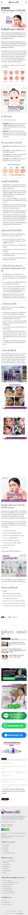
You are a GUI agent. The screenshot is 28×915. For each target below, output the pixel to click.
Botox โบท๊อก (5, 846)
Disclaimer (14, 910)
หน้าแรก (2, 5)
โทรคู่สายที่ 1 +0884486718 (7, 824)
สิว (17, 617)
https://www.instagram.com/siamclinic (16, 603)
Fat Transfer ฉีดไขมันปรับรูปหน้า (9, 853)
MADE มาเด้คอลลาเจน (7, 864)
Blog (6, 5)
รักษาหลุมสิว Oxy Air (6, 902)
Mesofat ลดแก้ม (6, 844)
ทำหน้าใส (4, 872)
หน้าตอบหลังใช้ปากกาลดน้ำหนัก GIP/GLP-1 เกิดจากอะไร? (16, 656)
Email (2, 768)
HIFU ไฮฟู (4, 900)
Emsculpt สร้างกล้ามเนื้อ (7, 888)
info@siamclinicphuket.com (12, 598)
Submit (5, 799)
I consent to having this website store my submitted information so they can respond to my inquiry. (13, 791)
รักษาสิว (14, 617)
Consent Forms (8, 910)
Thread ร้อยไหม (6, 851)
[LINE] (9, 623)
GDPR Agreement (5, 787)
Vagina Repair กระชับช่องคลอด (9, 892)
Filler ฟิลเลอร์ (5, 849)
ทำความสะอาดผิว (6, 274)
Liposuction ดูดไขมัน (7, 880)
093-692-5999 (18, 596)
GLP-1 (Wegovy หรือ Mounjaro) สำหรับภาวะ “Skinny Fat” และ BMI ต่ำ (17, 644)
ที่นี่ (11, 551)
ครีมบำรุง (6, 316)
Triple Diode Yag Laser (7, 904)
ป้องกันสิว (9, 617)
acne (6, 617)
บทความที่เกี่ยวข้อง (5, 638)
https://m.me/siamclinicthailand (17, 600)
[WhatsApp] (5, 623)
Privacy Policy (19, 910)
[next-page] (4, 662)
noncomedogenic (15, 288)
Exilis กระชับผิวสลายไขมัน (8, 890)
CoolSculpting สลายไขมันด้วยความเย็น (10, 882)
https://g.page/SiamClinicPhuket (13, 593)
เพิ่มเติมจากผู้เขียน (14, 638)
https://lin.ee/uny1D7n (20, 605)
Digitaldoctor (21, 913)
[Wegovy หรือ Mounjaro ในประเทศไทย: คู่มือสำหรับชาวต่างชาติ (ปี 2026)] (4, 650)
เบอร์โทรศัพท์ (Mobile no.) (6, 775)
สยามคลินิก (12, 816)
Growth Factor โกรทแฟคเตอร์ (9, 860)
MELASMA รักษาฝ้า (6, 866)
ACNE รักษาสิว (5, 868)
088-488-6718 (10, 596)
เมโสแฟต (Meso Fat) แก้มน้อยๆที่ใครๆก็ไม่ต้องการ (21, 632)
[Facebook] (2, 623)
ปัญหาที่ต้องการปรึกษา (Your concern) (9, 781)
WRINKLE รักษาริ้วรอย (7, 870)
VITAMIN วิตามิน (6, 862)
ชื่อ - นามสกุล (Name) (5, 762)
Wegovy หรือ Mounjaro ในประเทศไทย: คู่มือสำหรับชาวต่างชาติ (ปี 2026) (17, 650)
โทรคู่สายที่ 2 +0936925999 (7, 826)
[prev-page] (2, 662)
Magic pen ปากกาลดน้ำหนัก (8, 884)
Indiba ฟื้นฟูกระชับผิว (7, 886)
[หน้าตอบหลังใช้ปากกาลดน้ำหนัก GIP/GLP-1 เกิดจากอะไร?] (4, 657)
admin (4, 12)
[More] (12, 623)
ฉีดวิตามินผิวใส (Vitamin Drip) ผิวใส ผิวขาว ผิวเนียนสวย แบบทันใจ (7, 633)
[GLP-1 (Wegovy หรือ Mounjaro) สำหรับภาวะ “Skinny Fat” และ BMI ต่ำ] (4, 644)
